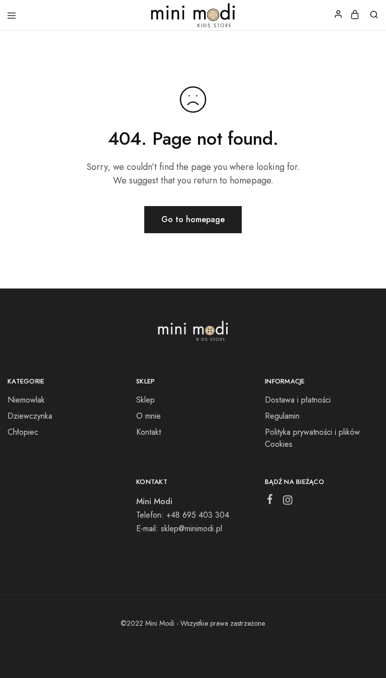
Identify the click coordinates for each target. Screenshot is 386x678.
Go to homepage (193, 219)
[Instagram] (287, 502)
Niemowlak (26, 400)
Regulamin (282, 416)
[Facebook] (269, 501)
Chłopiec (23, 432)
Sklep (145, 400)
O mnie (148, 416)
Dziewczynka (30, 416)
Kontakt (148, 432)
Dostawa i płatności (298, 400)
